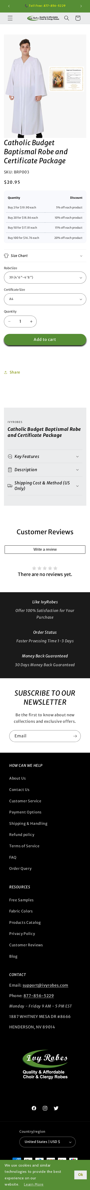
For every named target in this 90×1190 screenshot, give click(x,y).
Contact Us (19, 789)
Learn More (34, 1184)
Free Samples (21, 900)
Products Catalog (25, 922)
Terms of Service (24, 846)
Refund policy (21, 834)
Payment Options (25, 812)
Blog (13, 956)
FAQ (13, 857)
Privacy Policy (22, 933)
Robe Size (10, 268)
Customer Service (25, 801)
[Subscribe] (75, 736)
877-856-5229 (39, 995)
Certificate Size (14, 290)
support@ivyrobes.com (45, 985)
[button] (10, 18)
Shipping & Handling (28, 823)
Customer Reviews (26, 945)
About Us (17, 778)
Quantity (10, 311)
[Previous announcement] (9, 6)
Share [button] (15, 372)
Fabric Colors (21, 911)
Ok (80, 1175)
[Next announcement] (81, 6)
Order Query (20, 868)
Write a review (45, 549)
